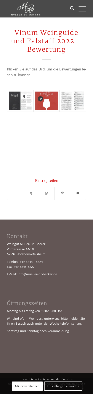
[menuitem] (70, 8)
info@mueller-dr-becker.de (37, 274)
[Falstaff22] (20, 101)
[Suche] (70, 8)
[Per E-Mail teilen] (78, 193)
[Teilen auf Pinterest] (62, 193)
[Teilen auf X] (31, 193)
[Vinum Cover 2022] (46, 101)
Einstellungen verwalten (63, 386)
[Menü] (80, 8)
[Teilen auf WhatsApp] (47, 193)
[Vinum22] (73, 101)
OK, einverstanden (27, 386)
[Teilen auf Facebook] (15, 193)
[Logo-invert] (38, 8)
